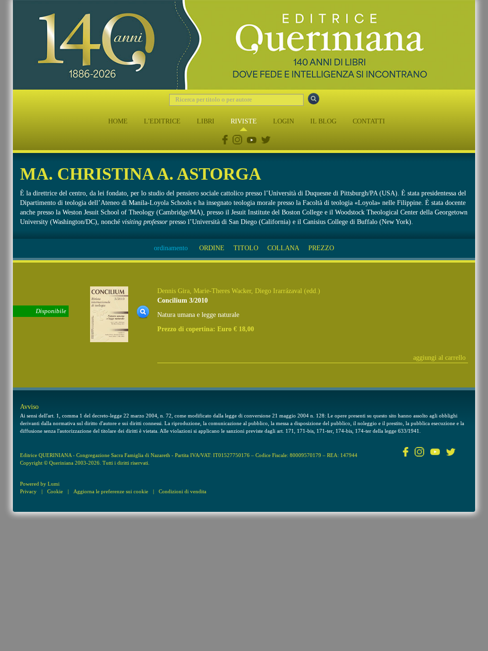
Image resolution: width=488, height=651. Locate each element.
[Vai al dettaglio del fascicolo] (109, 313)
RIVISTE (244, 121)
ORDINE (211, 248)
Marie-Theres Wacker (222, 291)
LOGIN (283, 121)
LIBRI (205, 121)
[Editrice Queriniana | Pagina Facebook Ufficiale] (225, 141)
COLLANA (283, 248)
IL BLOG (323, 121)
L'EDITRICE (162, 121)
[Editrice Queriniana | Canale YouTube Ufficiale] (251, 141)
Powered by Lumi (40, 484)
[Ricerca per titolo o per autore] (313, 98)
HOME (118, 121)
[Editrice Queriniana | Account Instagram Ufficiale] (237, 141)
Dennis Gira (173, 291)
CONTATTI (369, 121)
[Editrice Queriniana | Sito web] (244, 45)
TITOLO (246, 248)
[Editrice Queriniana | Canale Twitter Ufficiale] (266, 141)
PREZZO (321, 248)
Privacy (28, 491)
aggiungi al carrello (439, 357)
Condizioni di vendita (182, 491)
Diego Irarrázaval (278, 291)
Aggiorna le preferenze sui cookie (110, 491)
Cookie (55, 491)
